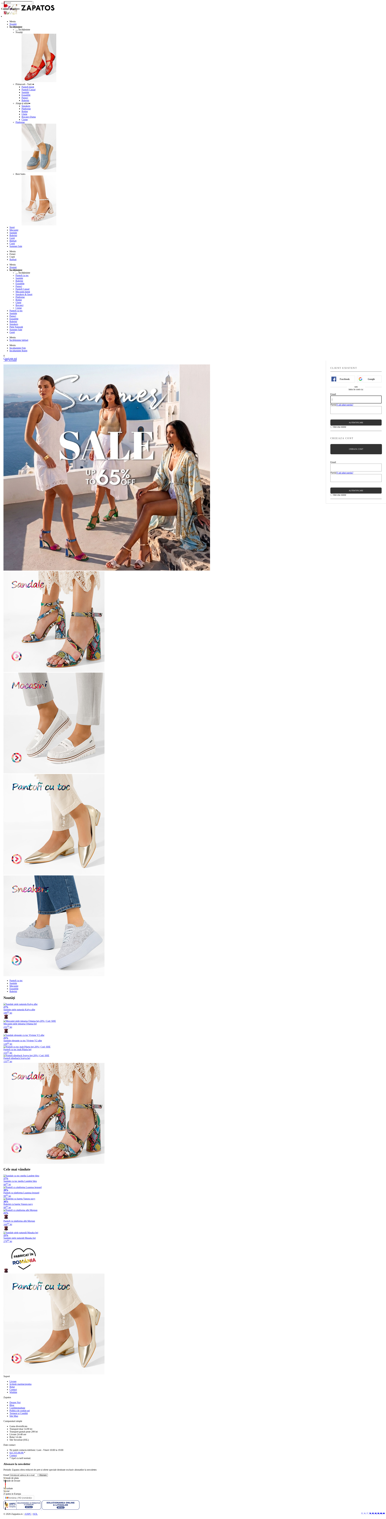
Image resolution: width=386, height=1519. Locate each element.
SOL (35, 1514)
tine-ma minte (339, 427)
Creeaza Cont (356, 449)
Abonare (43, 1475)
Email (333, 394)
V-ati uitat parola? (344, 404)
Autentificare (356, 422)
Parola (333, 404)
